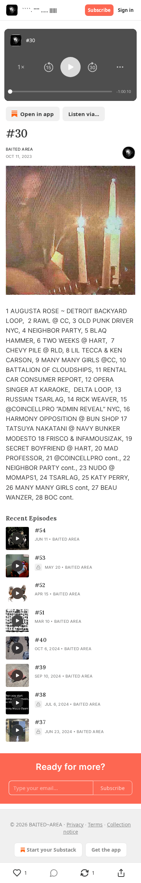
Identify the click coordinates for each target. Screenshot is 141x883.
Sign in (126, 10)
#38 (40, 694)
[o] (17, 538)
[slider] (61, 91)
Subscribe (99, 10)
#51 (39, 612)
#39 (40, 667)
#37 (40, 722)
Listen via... (83, 113)
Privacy (75, 824)
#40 (41, 639)
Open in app (37, 113)
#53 (40, 557)
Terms (95, 824)
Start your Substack (51, 849)
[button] (21, 67)
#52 (40, 585)
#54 (40, 530)
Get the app (106, 849)
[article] (70, 538)
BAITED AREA (19, 149)
